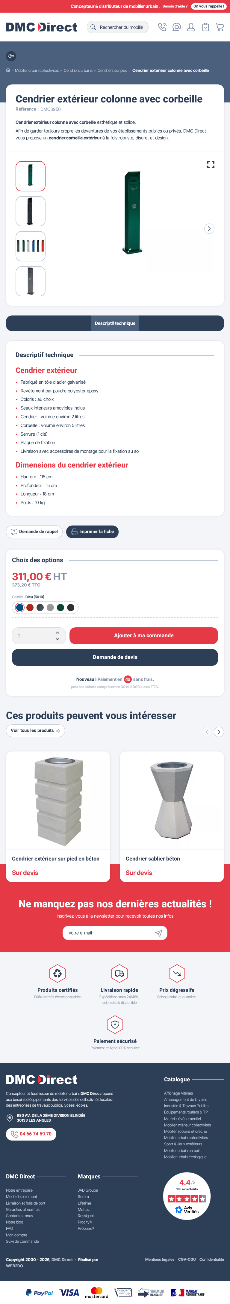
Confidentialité (211, 1259)
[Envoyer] (160, 933)
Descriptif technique (115, 323)
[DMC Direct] (41, 27)
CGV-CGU (187, 1259)
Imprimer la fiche (96, 532)
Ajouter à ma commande (144, 636)
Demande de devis (115, 657)
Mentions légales (160, 1259)
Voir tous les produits (32, 730)
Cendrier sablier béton (153, 859)
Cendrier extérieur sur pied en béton (55, 859)
